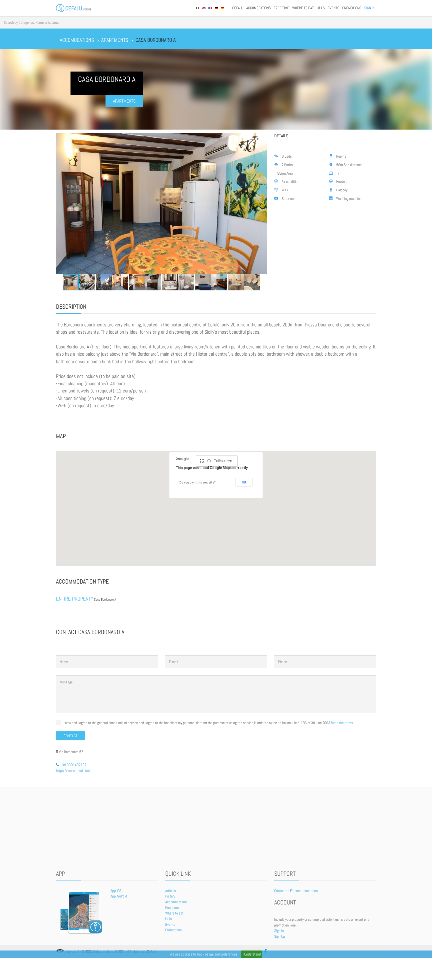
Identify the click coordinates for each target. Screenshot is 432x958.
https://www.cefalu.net (73, 770)
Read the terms (342, 722)
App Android (118, 896)
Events (333, 8)
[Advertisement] (216, 830)
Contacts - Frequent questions (296, 890)
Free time (281, 8)
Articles (170, 890)
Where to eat (303, 8)
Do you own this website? (198, 482)
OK (244, 482)
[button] (60, 204)
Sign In (369, 8)
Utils (321, 8)
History (170, 896)
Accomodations (258, 8)
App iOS (115, 890)
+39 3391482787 (72, 764)
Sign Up (279, 936)
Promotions (351, 8)
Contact (71, 735)
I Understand (252, 954)
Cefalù (237, 8)
